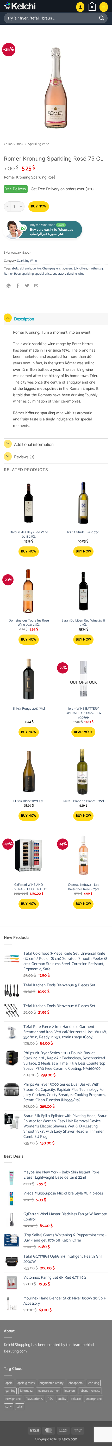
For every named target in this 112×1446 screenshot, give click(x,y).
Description (24, 319)
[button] (92, 7)
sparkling (28, 273)
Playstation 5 (34, 1399)
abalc (14, 268)
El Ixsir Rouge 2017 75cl (29, 709)
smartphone (94, 1399)
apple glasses (26, 1383)
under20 (58, 273)
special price (43, 273)
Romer (8, 273)
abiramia (25, 268)
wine (81, 273)
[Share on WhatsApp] (8, 286)
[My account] (80, 7)
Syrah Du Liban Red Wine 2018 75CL (83, 623)
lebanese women (48, 1391)
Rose (17, 273)
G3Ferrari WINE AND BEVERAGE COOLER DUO (28, 887)
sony (8, 1406)
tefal (20, 1406)
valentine (71, 273)
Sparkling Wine (38, 144)
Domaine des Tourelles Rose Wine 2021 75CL (29, 623)
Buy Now (38, 206)
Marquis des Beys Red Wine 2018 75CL (28, 534)
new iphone (13, 1399)
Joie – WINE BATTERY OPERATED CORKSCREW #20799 (83, 713)
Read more (83, 732)
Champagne (50, 268)
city (61, 268)
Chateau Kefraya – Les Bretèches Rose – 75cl (83, 887)
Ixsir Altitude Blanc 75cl (83, 532)
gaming (10, 1391)
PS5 (50, 1399)
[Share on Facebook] (18, 286)
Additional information (34, 444)
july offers (80, 268)
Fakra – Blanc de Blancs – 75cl (83, 801)
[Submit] (102, 18)
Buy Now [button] (28, 551)
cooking (93, 1383)
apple (9, 1383)
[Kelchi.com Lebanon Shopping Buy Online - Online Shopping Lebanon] (32, 6)
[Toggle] (8, 318)
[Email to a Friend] (36, 286)
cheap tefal (76, 1383)
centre (37, 268)
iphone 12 (26, 1391)
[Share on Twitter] (27, 286)
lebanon (69, 1391)
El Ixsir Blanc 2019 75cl (28, 801)
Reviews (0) (24, 457)
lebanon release (90, 1391)
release (76, 1399)
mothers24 (96, 268)
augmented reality (52, 1383)
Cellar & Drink (13, 144)
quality (62, 1399)
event (69, 268)
